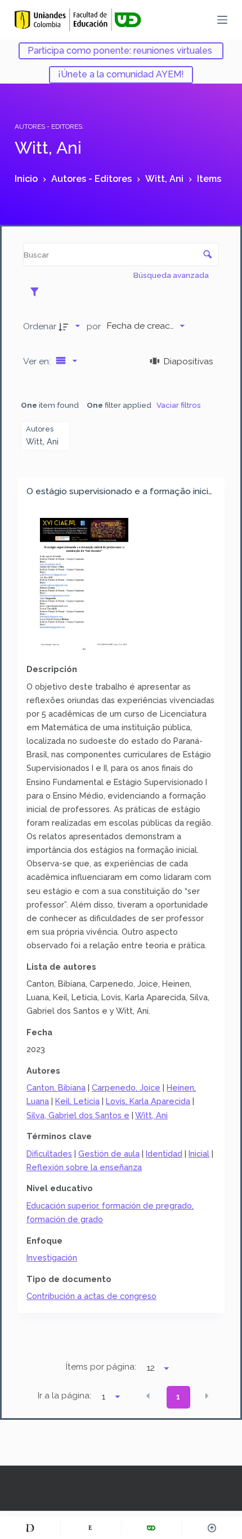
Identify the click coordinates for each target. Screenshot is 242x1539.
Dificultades (49, 1153)
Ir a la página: (64, 1395)
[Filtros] (37, 291)
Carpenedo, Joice (126, 1087)
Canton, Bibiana (56, 1087)
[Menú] (222, 20)
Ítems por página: (101, 1367)
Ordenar (39, 326)
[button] (148, 1396)
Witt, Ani (151, 1115)
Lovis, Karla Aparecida (148, 1101)
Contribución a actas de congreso (91, 1296)
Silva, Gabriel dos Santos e (77, 1115)
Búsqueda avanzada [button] (171, 275)
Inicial (199, 1153)
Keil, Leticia (77, 1101)
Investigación (51, 1257)
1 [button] (178, 1396)
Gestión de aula (109, 1153)
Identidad (164, 1153)
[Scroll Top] (212, 1527)
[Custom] (30, 1527)
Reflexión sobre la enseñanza (84, 1167)
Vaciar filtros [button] (178, 404)
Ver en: (38, 361)
